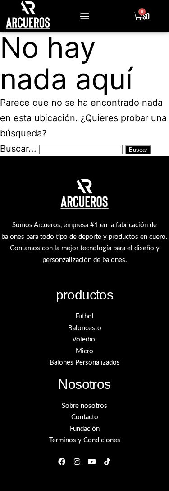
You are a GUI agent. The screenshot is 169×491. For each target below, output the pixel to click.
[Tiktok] (107, 461)
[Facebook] (61, 461)
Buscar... (18, 148)
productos (85, 294)
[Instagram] (76, 461)
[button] (84, 15)
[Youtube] (92, 461)
